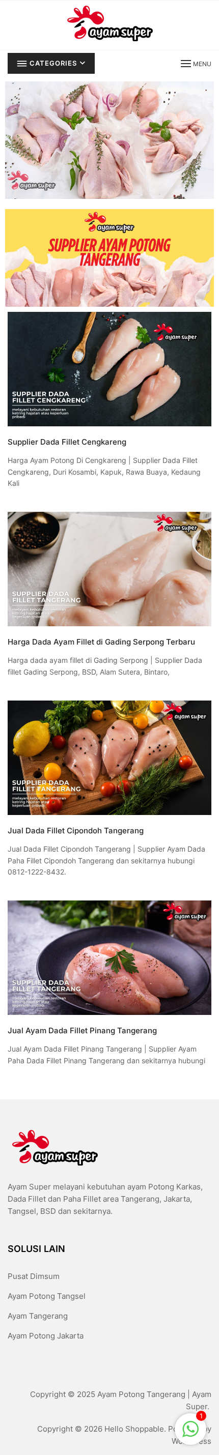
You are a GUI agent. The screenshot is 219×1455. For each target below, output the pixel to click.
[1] (190, 1428)
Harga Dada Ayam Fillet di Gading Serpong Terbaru (101, 642)
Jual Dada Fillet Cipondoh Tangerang (76, 830)
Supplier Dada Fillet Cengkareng (67, 442)
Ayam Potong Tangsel (47, 1296)
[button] (195, 63)
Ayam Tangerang (38, 1316)
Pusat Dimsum (34, 1276)
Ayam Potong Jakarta (46, 1336)
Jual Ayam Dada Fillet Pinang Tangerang (82, 1030)
